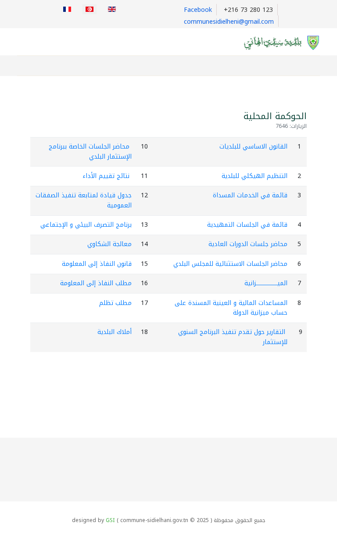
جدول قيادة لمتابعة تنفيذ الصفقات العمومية (84, 200)
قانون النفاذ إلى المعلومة (97, 264)
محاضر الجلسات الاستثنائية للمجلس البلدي (230, 264)
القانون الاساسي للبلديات (253, 146)
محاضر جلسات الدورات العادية (247, 244)
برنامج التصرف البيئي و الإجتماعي (86, 225)
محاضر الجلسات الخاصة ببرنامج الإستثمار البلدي (90, 151)
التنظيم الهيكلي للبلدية (254, 176)
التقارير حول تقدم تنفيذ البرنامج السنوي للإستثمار (232, 337)
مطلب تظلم (115, 303)
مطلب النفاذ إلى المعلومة (96, 283)
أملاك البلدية (114, 332)
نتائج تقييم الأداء (105, 176)
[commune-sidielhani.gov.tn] (277, 42)
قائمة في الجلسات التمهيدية (247, 225)
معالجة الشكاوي (109, 244)
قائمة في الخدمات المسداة (250, 195)
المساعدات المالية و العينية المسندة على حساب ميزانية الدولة (231, 308)
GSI (110, 520)
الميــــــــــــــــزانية (265, 283)
